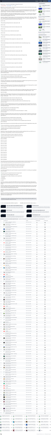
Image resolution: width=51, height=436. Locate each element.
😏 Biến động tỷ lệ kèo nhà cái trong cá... (10, 396)
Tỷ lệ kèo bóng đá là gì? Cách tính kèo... (10, 367)
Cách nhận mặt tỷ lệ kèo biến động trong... (11, 399)
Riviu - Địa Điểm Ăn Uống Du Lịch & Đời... (10, 258)
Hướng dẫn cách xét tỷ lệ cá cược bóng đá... (11, 342)
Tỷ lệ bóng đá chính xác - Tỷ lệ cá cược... (10, 244)
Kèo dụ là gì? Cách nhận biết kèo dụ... (10, 231)
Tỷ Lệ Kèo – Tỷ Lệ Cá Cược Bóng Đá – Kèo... (11, 374)
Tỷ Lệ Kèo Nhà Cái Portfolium (9, 276)
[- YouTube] (40, 56)
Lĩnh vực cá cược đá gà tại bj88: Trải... (10, 308)
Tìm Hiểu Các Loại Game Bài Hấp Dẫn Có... (11, 401)
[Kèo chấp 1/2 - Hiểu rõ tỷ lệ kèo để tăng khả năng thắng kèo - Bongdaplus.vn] (40, 12)
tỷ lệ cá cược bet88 (7, 225)
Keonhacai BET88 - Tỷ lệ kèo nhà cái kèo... (10, 360)
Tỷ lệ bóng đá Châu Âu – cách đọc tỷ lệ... (10, 337)
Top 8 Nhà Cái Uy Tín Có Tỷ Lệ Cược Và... (10, 299)
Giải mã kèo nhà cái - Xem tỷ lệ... (9, 378)
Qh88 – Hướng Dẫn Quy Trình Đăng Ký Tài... (11, 267)
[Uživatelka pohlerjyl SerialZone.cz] (40, 43)
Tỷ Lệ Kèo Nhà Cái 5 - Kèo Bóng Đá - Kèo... (11, 224)
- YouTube (6, 274)
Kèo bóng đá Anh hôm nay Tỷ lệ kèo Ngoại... (11, 317)
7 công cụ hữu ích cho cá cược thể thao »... (11, 383)
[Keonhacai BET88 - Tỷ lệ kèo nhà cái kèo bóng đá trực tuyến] (40, 45)
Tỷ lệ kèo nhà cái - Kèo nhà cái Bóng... (10, 351)
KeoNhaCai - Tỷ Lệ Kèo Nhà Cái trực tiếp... (11, 394)
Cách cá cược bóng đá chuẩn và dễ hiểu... (11, 319)
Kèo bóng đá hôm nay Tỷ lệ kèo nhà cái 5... (11, 362)
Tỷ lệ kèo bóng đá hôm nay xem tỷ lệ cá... (10, 249)
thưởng (40, 1)
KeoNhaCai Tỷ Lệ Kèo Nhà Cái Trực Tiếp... (10, 294)
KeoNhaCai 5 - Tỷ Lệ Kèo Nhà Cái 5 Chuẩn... (11, 269)
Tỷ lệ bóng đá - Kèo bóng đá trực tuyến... (10, 410)
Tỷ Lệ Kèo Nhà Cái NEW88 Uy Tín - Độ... (10, 240)
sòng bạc (36, 1)
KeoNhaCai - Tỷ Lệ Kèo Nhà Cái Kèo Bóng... (11, 324)
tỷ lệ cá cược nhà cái (28, 222)
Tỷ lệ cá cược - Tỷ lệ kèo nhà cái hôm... (10, 408)
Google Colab (7, 265)
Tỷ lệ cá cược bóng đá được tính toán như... (11, 403)
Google (43, 13)
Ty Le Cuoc (43, 6)
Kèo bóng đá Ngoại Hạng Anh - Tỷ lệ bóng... (11, 253)
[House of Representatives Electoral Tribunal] (40, 40)
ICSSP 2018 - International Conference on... (11, 260)
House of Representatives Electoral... (10, 301)
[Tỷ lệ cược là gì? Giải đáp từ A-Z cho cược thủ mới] (40, 17)
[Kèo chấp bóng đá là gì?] (40, 62)
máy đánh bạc (45, 1)
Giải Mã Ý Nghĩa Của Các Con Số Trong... (10, 344)
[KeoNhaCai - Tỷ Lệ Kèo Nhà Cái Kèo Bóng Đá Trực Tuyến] (40, 59)
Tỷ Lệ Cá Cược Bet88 (45, 40)
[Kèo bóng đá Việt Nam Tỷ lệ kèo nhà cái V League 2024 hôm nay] (40, 51)
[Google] (40, 14)
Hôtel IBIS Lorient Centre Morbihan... (10, 278)
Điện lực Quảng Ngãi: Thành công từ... (10, 283)
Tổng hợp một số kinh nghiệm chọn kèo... (10, 376)
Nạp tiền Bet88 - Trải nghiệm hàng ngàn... (11, 310)
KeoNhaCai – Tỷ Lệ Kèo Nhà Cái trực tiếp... (11, 233)
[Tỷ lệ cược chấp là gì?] (40, 48)
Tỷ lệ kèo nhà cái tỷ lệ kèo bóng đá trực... (10, 285)
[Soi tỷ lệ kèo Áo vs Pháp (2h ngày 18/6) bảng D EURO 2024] (40, 9)
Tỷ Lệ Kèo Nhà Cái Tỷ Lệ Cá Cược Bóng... (10, 256)
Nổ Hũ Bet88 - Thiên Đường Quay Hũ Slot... (11, 333)
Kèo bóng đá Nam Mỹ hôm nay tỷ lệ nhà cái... (11, 226)
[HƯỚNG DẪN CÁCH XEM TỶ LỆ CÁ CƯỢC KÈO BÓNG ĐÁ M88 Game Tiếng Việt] (40, 6)
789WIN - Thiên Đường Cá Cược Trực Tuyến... (11, 303)
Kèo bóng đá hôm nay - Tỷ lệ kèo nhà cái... (11, 235)
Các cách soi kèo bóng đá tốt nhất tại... (10, 358)
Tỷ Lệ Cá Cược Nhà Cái (45, 51)
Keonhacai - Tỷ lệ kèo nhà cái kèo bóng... (10, 242)
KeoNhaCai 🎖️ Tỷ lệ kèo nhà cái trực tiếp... (11, 328)
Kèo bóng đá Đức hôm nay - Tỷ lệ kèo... (10, 315)
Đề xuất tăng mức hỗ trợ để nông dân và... (11, 335)
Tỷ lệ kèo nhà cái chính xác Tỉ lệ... (9, 412)
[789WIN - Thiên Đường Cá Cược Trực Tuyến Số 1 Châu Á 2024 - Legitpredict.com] (40, 37)
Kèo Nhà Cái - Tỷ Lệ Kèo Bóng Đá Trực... (10, 340)
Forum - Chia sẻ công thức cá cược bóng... (11, 292)
